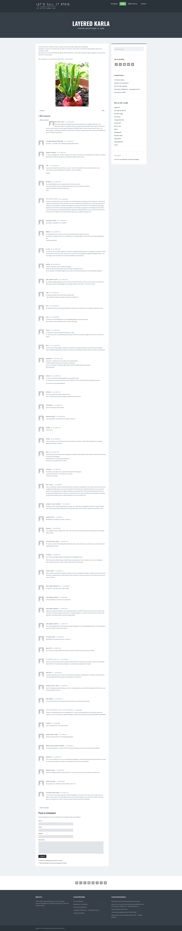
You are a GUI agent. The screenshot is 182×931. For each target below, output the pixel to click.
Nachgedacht (117, 132)
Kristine (48, 264)
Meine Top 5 (117, 126)
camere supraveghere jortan (119, 912)
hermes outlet (50, 571)
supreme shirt (50, 517)
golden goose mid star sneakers (120, 915)
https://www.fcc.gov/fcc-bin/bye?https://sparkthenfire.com (127, 904)
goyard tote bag (50, 781)
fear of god (49, 484)
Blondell (48, 181)
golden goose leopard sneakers (55, 745)
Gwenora (48, 528)
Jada (47, 317)
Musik (116, 129)
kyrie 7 (48, 345)
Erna (47, 306)
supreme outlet (50, 416)
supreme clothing (51, 152)
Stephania (48, 358)
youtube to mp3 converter (53, 504)
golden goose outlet (52, 734)
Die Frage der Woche (120, 110)
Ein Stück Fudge (118, 113)
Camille (48, 427)
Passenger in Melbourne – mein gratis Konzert (127, 89)
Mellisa (48, 231)
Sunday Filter (117, 138)
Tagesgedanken (118, 141)
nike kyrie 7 (49, 672)
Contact (143, 4)
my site (48, 249)
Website (40, 833)
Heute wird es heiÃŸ (119, 92)
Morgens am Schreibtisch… (121, 83)
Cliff (47, 165)
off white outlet (50, 637)
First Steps (117, 117)
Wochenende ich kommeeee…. (132, 901)
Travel (116, 145)
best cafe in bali (59, 122)
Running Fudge (118, 135)
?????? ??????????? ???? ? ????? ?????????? (59, 710)
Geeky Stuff (117, 123)
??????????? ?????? (52, 199)
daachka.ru (49, 757)
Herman (48, 376)
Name (40, 821)
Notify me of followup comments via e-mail (51, 860)
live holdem (49, 405)
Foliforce (48, 723)
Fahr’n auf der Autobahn (120, 86)
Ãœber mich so (132, 4)
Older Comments (43, 120)
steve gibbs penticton (52, 597)
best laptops (49, 699)
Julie (47, 292)
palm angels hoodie (51, 279)
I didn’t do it (124, 909)
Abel (47, 452)
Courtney (48, 554)
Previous (41, 110)
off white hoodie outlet (52, 792)
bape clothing (115, 909)
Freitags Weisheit (119, 120)
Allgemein (117, 107)
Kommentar (41, 840)
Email (39, 827)
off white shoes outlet (52, 541)
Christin (48, 439)
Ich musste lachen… (119, 80)
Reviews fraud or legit (52, 685)
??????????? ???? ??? (52, 659)
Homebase (114, 4)
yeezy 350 (49, 648)
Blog (122, 4)
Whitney (48, 392)
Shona (47, 330)
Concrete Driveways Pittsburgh (54, 141)
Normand (48, 469)
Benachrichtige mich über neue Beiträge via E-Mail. (53, 863)
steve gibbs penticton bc (53, 586)
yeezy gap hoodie (51, 220)
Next (104, 110)
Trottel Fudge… (133, 912)
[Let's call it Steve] (53, 6)
